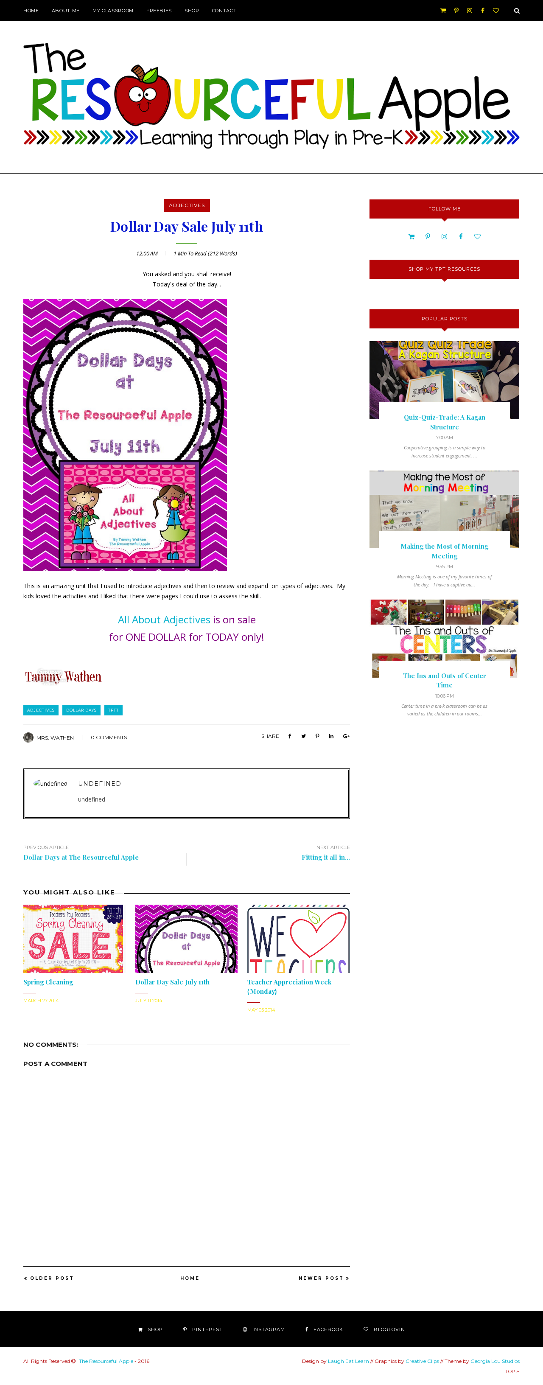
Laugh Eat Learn (348, 1361)
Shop (192, 11)
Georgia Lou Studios (495, 1361)
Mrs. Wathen (55, 738)
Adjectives (187, 205)
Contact (224, 11)
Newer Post (321, 1278)
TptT (113, 710)
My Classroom (113, 11)
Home (31, 11)
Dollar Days (81, 710)
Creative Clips (422, 1361)
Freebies (159, 11)
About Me (66, 11)
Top (510, 1371)
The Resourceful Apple (106, 1361)
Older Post (52, 1278)
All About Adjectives (164, 619)
